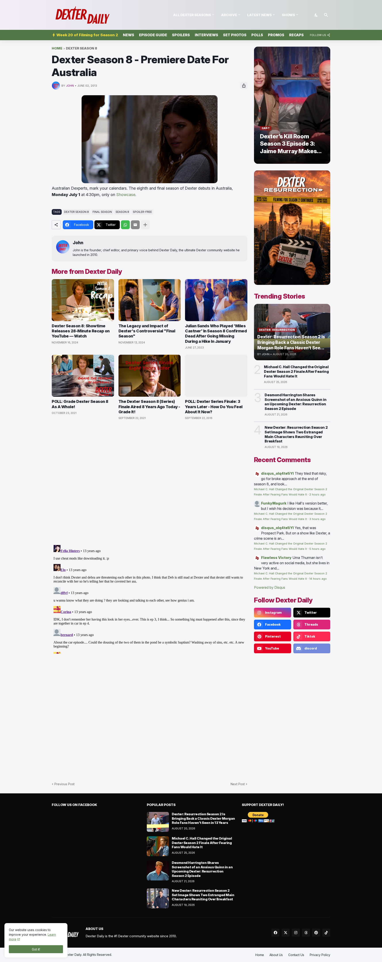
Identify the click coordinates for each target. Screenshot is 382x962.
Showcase (125, 194)
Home (57, 48)
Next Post (238, 784)
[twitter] (286, 933)
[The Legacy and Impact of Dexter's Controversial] (149, 300)
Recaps (296, 35)
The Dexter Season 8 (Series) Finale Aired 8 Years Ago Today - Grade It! (149, 406)
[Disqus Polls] (149, 482)
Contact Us (296, 955)
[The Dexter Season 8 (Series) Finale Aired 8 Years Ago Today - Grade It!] (149, 376)
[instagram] (296, 933)
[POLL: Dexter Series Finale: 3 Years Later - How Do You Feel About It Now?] (216, 376)
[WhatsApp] (125, 224)
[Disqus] (149, 598)
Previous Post (64, 784)
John (78, 242)
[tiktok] (326, 933)
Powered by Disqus (269, 587)
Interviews (206, 35)
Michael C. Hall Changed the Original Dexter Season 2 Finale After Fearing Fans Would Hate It (296, 371)
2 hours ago (317, 494)
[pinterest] (316, 933)
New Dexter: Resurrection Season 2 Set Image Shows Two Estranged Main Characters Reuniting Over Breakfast (296, 434)
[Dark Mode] (316, 15)
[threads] (306, 933)
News (128, 35)
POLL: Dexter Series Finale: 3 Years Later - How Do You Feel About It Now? (214, 406)
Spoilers (181, 35)
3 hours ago (317, 519)
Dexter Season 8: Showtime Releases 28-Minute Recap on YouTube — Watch (81, 331)
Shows (288, 15)
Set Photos (234, 35)
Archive (229, 15)
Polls (257, 35)
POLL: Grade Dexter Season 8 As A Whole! (80, 404)
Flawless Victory (276, 557)
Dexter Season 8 (81, 48)
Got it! (36, 949)
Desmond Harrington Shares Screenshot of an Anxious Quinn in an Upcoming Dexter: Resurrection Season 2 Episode (295, 402)
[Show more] (145, 224)
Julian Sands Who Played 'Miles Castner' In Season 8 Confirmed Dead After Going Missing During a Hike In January (216, 334)
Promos (276, 35)
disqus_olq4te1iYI (277, 473)
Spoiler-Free (142, 211)
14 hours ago (318, 578)
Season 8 (122, 211)
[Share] (243, 85)
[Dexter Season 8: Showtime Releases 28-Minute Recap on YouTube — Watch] (83, 300)
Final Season (102, 211)
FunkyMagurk (273, 503)
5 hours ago (317, 549)
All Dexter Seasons (192, 15)
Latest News (259, 15)
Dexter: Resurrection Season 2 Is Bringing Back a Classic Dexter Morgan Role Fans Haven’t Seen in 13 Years (203, 818)
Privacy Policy (320, 955)
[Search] (326, 15)
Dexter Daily (72, 954)
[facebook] (275, 933)
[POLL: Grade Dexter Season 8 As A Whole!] (83, 376)
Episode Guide (153, 35)
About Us (276, 955)
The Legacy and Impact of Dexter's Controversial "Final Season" (146, 331)
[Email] (135, 224)
